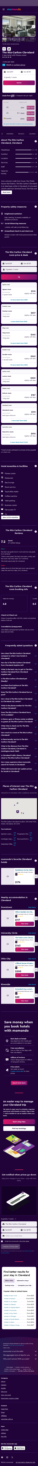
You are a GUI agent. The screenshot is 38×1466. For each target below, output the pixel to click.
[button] (3, 9)
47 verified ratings (18, 65)
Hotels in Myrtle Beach (11, 1319)
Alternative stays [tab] (23, 1280)
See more (32, 907)
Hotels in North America (22, 1367)
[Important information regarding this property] (35, 587)
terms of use (28, 1251)
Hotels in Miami (9, 1322)
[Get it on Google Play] (6, 1448)
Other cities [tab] (9, 1280)
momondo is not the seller (13, 1351)
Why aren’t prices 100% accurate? (16, 1359)
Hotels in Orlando (10, 1304)
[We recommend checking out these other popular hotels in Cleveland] (35, 860)
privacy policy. (5, 1252)
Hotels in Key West (10, 1313)
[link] (24, 924)
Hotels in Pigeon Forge (11, 1325)
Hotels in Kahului (9, 1298)
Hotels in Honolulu (10, 1310)
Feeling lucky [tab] (9, 1285)
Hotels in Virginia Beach (12, 1307)
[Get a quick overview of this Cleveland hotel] (35, 141)
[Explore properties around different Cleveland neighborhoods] (35, 899)
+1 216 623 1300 (8, 62)
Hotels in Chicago (10, 1316)
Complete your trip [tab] (24, 1285)
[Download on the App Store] (19, 1448)
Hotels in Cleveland (9, 1371)
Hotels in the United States (12, 1369)
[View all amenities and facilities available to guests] (35, 466)
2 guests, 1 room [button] (10, 77)
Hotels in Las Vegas (10, 1301)
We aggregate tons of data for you (16, 1355)
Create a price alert (17, 1071)
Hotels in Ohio (27, 1369)
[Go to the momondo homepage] (14, 9)
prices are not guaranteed (16, 1345)
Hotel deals (9, 1367)
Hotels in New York (10, 1295)
